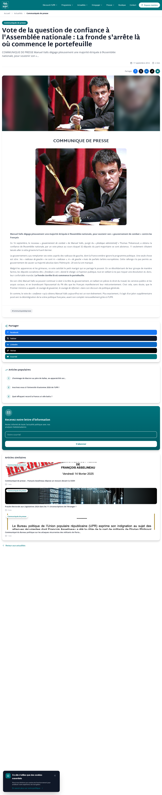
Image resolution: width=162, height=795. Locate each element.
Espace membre (151, 5)
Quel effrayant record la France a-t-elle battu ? (32, 396)
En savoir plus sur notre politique (26, 788)
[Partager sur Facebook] (135, 71)
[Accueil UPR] (5, 5)
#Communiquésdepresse (21, 311)
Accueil (7, 13)
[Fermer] (55, 775)
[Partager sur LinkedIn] (146, 71)
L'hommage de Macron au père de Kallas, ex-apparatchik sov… (39, 378)
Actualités (18, 13)
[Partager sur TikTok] (152, 71)
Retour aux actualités (15, 545)
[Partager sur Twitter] (141, 71)
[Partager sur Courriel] (157, 71)
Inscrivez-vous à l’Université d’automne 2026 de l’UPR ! (35, 387)
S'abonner (81, 444)
